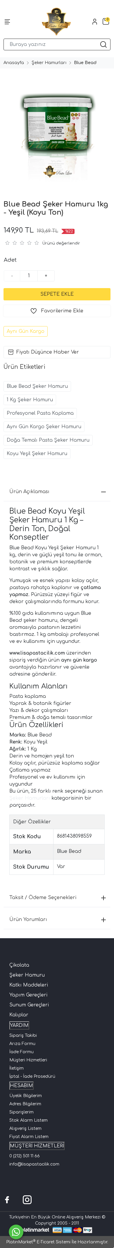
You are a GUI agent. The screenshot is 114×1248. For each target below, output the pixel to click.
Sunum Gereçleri (29, 1005)
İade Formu (21, 1052)
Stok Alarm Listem (28, 1120)
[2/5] (11, 242)
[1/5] (7, 242)
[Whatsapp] (16, 1232)
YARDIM (19, 1025)
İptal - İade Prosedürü (32, 1076)
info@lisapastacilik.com (34, 1164)
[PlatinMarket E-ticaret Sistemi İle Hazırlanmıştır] (35, 1230)
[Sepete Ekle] (57, 294)
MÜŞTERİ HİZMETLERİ (37, 1146)
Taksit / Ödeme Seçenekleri (42, 897)
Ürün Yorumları (28, 919)
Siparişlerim (21, 1112)
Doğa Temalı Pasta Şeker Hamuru (48, 440)
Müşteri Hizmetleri (28, 1060)
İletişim (16, 1068)
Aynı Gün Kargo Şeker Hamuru (44, 426)
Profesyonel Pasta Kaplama (40, 413)
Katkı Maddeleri (28, 985)
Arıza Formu (22, 1044)
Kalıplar (18, 1015)
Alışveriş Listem (25, 1128)
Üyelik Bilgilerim (25, 1096)
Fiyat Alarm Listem (29, 1137)
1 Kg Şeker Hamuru (30, 399)
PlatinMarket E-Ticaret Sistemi (38, 1242)
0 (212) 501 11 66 (24, 1156)
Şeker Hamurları (29, 798)
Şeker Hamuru (27, 975)
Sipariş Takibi (23, 1035)
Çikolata (19, 965)
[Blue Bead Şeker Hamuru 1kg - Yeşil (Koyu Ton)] (57, 127)
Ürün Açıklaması (29, 491)
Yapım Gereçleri (28, 995)
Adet (10, 260)
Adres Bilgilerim (25, 1104)
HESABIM (21, 1085)
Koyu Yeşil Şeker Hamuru (37, 453)
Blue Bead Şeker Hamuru (37, 386)
